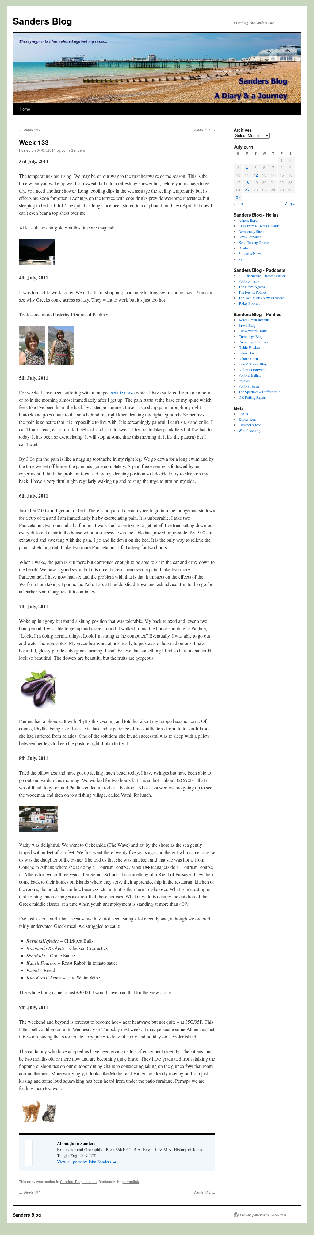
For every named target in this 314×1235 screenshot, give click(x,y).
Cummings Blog (250, 336)
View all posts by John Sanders (87, 1162)
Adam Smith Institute (254, 319)
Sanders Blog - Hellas (78, 1181)
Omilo (243, 247)
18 (247, 182)
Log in (243, 413)
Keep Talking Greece (254, 242)
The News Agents (252, 286)
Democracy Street (251, 231)
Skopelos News (250, 253)
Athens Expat (248, 220)
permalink (130, 1181)
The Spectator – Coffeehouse (259, 391)
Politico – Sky (249, 281)
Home (25, 109)
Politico (244, 380)
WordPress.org (249, 430)
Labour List (247, 352)
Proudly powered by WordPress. (263, 1214)
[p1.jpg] (32, 363)
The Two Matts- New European (262, 297)
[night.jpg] (38, 263)
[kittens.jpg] (38, 1122)
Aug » (290, 203)
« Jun (238, 203)
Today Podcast (249, 303)
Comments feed (250, 424)
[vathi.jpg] (38, 830)
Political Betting (250, 375)
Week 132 (29, 129)
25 (247, 189)
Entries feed (247, 419)
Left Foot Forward (252, 369)
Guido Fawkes (249, 347)
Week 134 (204, 129)
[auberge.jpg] (38, 706)
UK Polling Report (252, 397)
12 (256, 175)
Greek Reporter (250, 236)
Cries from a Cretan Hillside (259, 225)
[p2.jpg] (61, 363)
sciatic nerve (123, 392)
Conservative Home (253, 330)
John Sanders (73, 150)
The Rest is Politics (252, 292)
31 (238, 197)
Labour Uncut (249, 358)
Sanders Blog (42, 20)
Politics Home (249, 386)
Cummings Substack (254, 341)
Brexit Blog (247, 325)
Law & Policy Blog (253, 364)
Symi (242, 258)
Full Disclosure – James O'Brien (262, 275)
